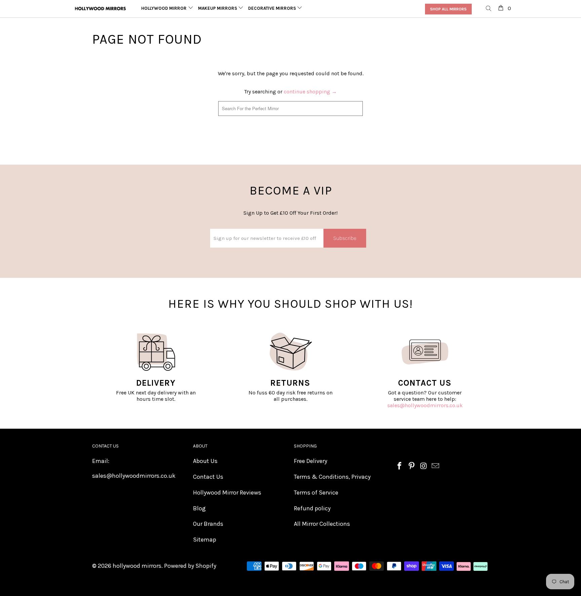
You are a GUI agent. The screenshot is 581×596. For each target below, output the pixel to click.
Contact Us (208, 476)
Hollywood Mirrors (165, 8)
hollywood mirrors (137, 565)
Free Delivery (310, 461)
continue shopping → (310, 91)
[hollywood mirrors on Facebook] (400, 466)
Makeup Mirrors (218, 8)
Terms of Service (316, 492)
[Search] (489, 9)
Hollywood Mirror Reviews (227, 492)
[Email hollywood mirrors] (436, 466)
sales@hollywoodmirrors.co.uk (425, 405)
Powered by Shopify (190, 565)
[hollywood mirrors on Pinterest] (412, 466)
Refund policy (312, 508)
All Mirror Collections (322, 523)
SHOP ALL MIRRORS (448, 9)
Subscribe (344, 238)
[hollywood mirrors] (100, 8)
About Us (205, 461)
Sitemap (204, 539)
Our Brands (208, 523)
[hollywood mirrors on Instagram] (424, 466)
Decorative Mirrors (272, 8)
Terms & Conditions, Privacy (332, 476)
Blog (199, 508)
